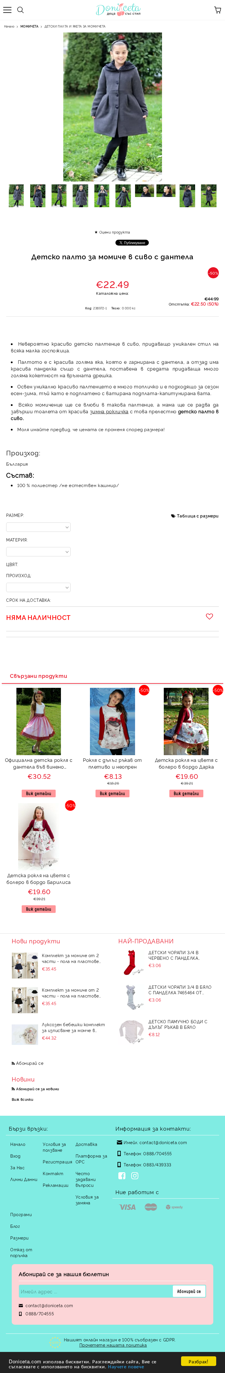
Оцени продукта (114, 231)
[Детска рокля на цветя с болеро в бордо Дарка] (186, 753)
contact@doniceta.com (163, 1142)
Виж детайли (38, 793)
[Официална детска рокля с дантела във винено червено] (38, 753)
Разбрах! (198, 1361)
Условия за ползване (54, 1147)
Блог (15, 1226)
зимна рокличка (109, 411)
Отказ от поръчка (21, 1252)
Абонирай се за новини (37, 1088)
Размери (19, 1237)
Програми (21, 1214)
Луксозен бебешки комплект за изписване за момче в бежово (73, 1027)
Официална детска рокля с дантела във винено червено (38, 764)
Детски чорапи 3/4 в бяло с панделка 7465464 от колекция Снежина (180, 989)
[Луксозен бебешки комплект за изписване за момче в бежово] (25, 1034)
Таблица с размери (198, 515)
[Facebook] (123, 1176)
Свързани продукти (38, 675)
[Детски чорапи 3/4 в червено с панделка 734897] (131, 962)
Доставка (86, 1144)
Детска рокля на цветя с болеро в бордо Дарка (186, 763)
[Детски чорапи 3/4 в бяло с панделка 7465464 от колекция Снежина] (131, 997)
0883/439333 (157, 1164)
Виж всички (22, 1099)
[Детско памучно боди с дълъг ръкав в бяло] (131, 1032)
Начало (9, 26)
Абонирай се (29, 1063)
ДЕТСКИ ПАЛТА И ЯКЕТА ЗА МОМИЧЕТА (75, 26)
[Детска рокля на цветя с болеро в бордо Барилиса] (38, 868)
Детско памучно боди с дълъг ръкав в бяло (178, 1024)
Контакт (53, 1173)
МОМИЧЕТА (29, 26)
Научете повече (126, 1366)
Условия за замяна (87, 1199)
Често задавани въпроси (86, 1179)
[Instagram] (136, 1176)
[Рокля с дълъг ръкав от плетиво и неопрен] (112, 753)
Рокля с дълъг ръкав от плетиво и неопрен (112, 763)
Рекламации (56, 1185)
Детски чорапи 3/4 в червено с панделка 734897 (174, 955)
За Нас (17, 1167)
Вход (15, 1155)
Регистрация (57, 1161)
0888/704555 (157, 1153)
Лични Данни (23, 1179)
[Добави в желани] (210, 616)
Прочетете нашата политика (113, 1345)
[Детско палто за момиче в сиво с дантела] (16, 195)
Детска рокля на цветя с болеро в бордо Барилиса (38, 878)
